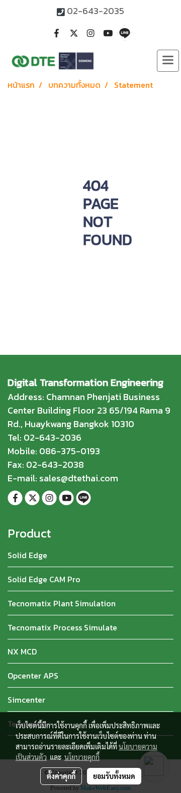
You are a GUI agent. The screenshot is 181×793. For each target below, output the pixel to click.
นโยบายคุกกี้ (82, 756)
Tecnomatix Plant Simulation (62, 603)
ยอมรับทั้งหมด (114, 775)
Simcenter (26, 700)
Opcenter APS (33, 676)
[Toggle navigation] (168, 61)
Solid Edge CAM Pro (44, 579)
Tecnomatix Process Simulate (62, 627)
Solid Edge (27, 555)
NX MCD (22, 651)
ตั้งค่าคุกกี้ (61, 775)
